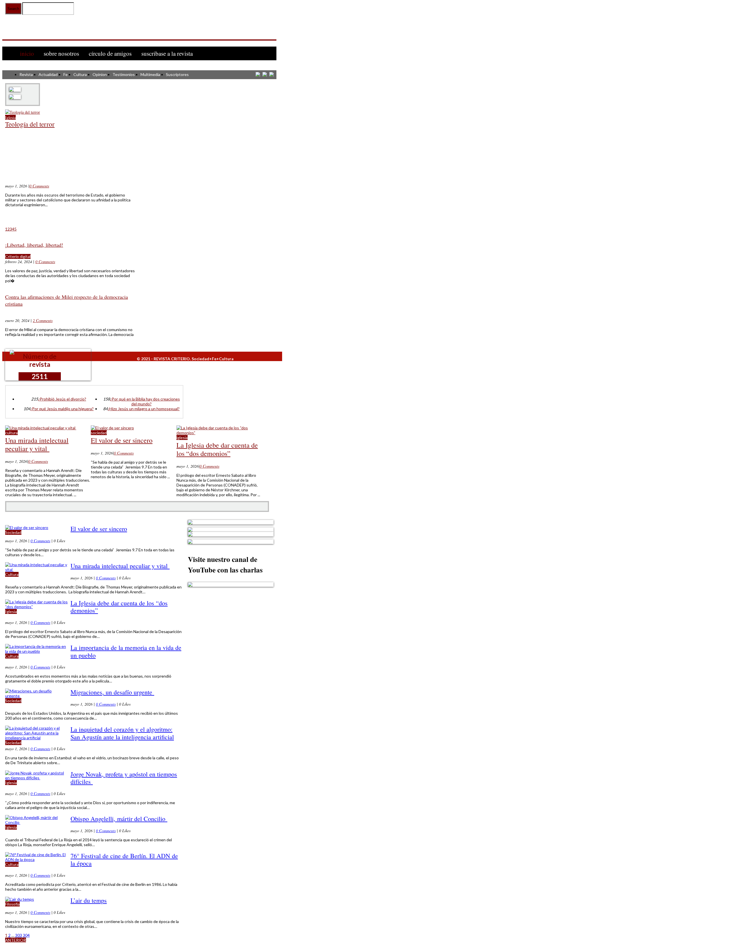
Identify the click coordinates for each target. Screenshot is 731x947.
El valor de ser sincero (121, 440)
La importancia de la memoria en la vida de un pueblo (126, 651)
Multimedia (150, 74)
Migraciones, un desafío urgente (112, 692)
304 (26, 935)
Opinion (100, 74)
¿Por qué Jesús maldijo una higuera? (62, 408)
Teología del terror (30, 124)
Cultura (80, 74)
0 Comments (39, 186)
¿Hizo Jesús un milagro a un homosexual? (144, 408)
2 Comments (43, 320)
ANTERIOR (15, 940)
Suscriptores (177, 74)
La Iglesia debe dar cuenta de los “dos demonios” (217, 449)
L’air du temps (89, 900)
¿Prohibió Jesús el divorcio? (62, 399)
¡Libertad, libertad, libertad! (34, 244)
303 (18, 935)
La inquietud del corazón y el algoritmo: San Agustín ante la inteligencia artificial (122, 733)
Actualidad (48, 74)
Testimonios (124, 74)
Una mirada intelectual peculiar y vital (37, 444)
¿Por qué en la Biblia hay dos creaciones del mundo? (145, 401)
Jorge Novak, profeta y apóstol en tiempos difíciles (124, 778)
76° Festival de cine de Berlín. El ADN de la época (124, 859)
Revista (26, 74)
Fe (65, 74)
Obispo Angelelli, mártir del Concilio (119, 818)
